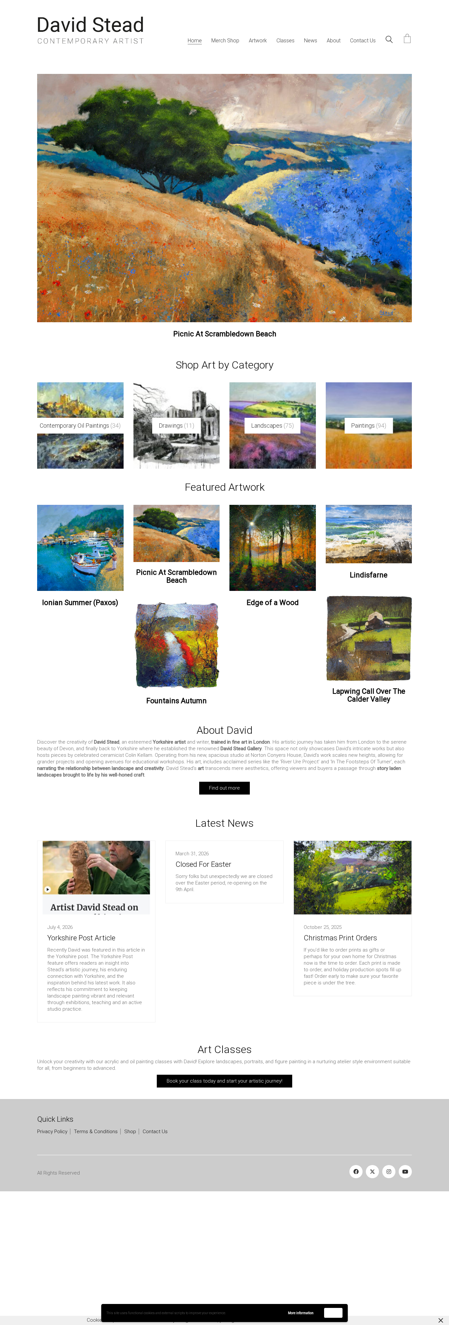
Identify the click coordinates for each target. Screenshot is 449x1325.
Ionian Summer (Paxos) (80, 729)
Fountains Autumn (176, 827)
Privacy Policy (52, 1257)
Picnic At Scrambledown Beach (176, 702)
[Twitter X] (372, 1297)
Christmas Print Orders (340, 1064)
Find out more (224, 914)
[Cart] (407, 39)
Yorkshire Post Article (81, 1064)
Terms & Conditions (96, 1257)
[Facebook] (356, 1297)
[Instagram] (388, 1297)
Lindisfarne (369, 701)
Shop (130, 1257)
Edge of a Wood (225, 460)
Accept (333, 1312)
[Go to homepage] (90, 30)
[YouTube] (405, 1297)
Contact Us (155, 1257)
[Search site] (389, 40)
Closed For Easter (203, 991)
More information (301, 1313)
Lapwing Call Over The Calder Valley (368, 821)
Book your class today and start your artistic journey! (224, 1207)
